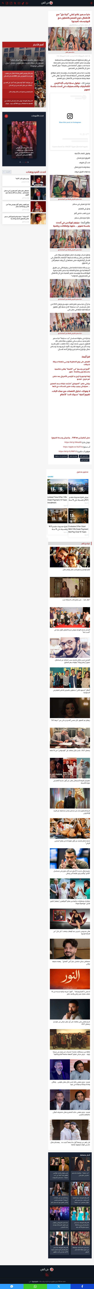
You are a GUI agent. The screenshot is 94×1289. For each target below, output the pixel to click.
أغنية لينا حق (84, 460)
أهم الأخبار (38, 44)
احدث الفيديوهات (26, 171)
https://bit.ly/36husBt (73, 442)
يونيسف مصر (73, 456)
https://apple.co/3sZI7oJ (73, 447)
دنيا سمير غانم (84, 456)
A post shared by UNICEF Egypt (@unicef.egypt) (70, 147)
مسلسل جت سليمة (61, 456)
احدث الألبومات (37, 116)
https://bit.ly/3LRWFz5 (68, 451)
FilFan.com (62, 1281)
